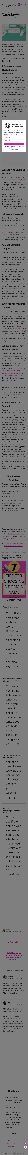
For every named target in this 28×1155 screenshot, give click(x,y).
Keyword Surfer (7, 232)
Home (3, 12)
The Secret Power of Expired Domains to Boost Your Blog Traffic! (14, 545)
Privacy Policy (11, 1143)
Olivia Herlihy (11, 929)
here (11, 496)
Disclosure (10, 1146)
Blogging (7, 12)
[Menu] (2, 5)
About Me (9, 1140)
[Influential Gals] (14, 4)
